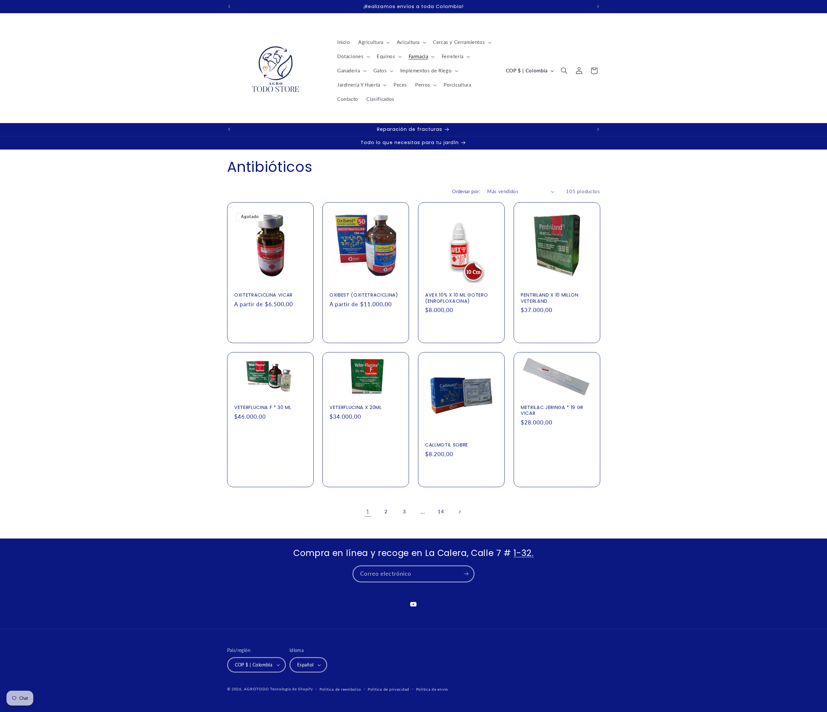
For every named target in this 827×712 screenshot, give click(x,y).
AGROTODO (256, 689)
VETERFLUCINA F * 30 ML (262, 407)
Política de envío (432, 689)
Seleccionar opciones (270, 328)
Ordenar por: (466, 191)
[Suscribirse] (466, 573)
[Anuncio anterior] (229, 6)
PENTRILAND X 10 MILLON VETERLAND (550, 298)
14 (441, 511)
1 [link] (368, 511)
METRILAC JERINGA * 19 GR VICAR (552, 410)
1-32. (524, 553)
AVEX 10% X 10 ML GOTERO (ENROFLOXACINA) (456, 298)
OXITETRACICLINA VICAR (263, 295)
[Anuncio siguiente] (598, 6)
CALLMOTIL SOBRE (446, 445)
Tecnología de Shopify (291, 689)
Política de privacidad (388, 689)
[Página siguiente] (459, 511)
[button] (373, 42)
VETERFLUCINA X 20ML (356, 407)
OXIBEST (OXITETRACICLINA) (364, 295)
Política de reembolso (340, 689)
